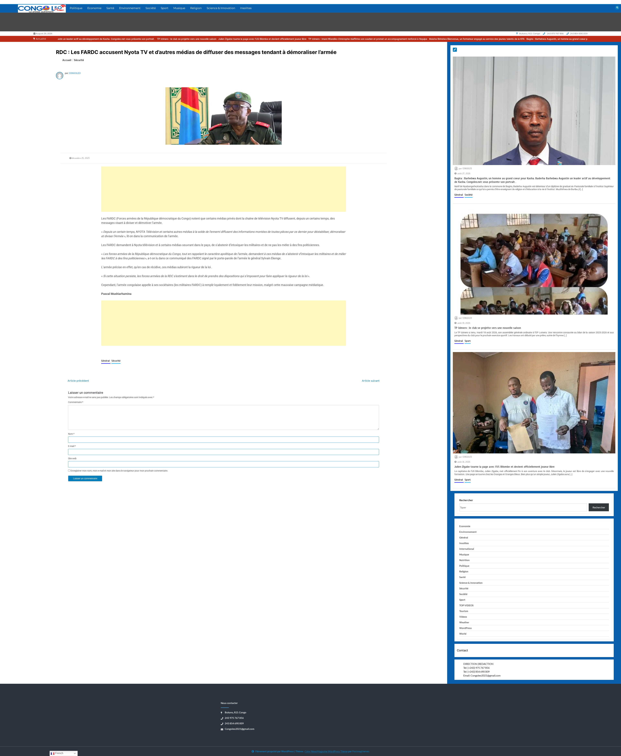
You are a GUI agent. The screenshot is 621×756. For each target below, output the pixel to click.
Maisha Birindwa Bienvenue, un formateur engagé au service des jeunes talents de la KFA (391, 39)
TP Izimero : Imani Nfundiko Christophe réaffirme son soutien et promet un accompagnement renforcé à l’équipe (282, 39)
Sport (164, 8)
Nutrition (464, 560)
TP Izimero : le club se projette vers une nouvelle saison (101, 39)
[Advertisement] (198, 189)
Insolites (245, 8)
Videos (463, 616)
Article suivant (371, 380)
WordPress (465, 628)
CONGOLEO (75, 73)
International (466, 548)
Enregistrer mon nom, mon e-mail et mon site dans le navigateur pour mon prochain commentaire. (119, 470)
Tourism (463, 611)
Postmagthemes (361, 751)
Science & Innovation (221, 8)
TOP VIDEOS (466, 605)
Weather (464, 622)
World (462, 633)
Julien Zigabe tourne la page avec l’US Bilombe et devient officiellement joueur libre (176, 39)
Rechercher (466, 500)
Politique (76, 8)
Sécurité (115, 360)
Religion (196, 8)
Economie (94, 8)
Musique (179, 8)
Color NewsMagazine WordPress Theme (326, 751)
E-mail (72, 446)
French (58, 753)
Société (151, 8)
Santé (110, 8)
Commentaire (75, 402)
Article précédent (78, 380)
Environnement (130, 8)
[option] (101, 39)
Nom (71, 434)
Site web (72, 458)
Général (105, 360)
